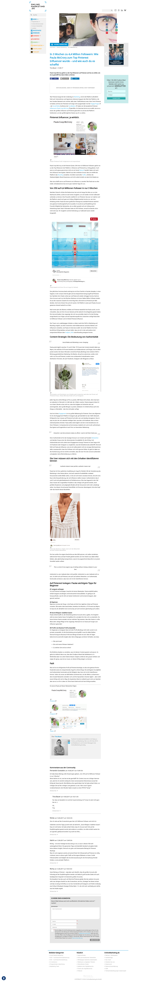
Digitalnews (35, 21)
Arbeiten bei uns (110, 962)
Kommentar (54, 906)
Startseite (52, 47)
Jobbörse (36, 39)
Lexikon (34, 28)
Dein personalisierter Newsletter (87, 957)
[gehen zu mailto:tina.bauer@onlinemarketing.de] (69, 741)
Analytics (67, 332)
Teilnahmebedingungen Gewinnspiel (115, 971)
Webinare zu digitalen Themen (86, 962)
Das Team (108, 960)
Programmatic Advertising (57, 964)
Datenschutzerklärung (77, 938)
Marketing (77, 97)
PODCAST (36, 52)
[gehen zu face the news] (69, 743)
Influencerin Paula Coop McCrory (59, 108)
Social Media (56, 106)
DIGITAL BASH (37, 49)
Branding (60, 175)
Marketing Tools (54, 966)
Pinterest (52, 701)
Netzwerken (95, 438)
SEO (72, 332)
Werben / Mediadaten (111, 955)
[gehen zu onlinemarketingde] (115, 11)
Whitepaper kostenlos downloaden (87, 960)
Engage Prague (95, 103)
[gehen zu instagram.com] (75, 392)
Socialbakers (72, 106)
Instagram (53, 714)
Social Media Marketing (56, 955)
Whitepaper (37, 30)
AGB (106, 968)
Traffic (84, 175)
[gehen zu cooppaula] (68, 728)
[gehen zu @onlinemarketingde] (119, 11)
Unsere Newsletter (37, 26)
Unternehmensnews (37, 24)
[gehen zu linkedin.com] (122, 11)
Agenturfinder (82, 955)
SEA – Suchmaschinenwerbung (58, 960)
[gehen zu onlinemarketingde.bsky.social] (125, 11)
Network (81, 170)
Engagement (62, 413)
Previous (107, 54)
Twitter (52, 731)
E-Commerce (53, 962)
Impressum (108, 964)
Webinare (36, 33)
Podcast (80, 971)
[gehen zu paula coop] (75, 159)
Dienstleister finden (83, 964)
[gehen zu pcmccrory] (68, 711)
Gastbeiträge (109, 957)
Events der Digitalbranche (85, 968)
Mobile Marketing (62, 47)
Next (126, 54)
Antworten (53, 791)
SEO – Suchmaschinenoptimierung (59, 957)
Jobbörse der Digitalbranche (85, 966)
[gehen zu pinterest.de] (75, 285)
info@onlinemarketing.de (84, 933)
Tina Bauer (58, 736)
